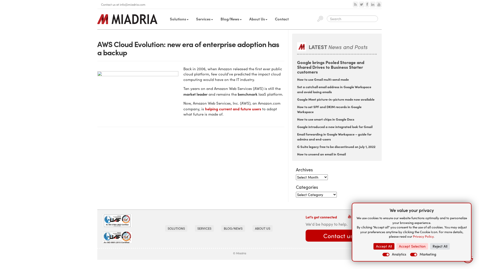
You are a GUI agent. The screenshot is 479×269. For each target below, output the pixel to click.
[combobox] (352, 18)
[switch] (385, 254)
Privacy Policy (423, 236)
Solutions (178, 18)
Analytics (399, 254)
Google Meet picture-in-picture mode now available (335, 99)
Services (203, 18)
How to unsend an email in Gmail (321, 154)
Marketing (428, 254)
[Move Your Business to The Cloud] (127, 19)
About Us (257, 18)
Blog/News (230, 18)
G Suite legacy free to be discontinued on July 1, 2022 (336, 146)
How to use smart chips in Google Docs (325, 119)
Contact (282, 18)
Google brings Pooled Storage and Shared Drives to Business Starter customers (330, 66)
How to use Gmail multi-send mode (323, 79)
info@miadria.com (132, 4)
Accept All (384, 246)
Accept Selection (412, 246)
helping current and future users (233, 108)
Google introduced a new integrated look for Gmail (334, 126)
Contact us (338, 236)
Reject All (440, 246)
